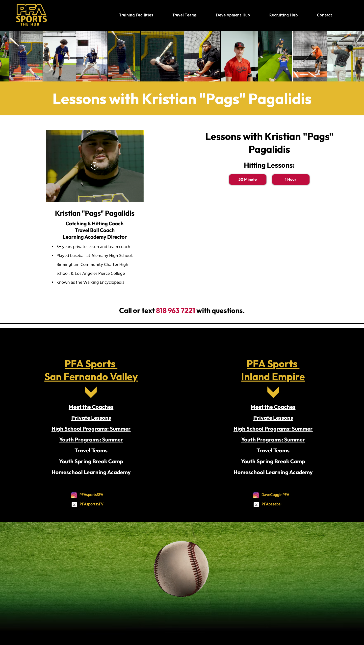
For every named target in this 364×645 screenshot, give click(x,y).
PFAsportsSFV (91, 495)
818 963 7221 (175, 310)
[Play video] (94, 166)
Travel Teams (91, 450)
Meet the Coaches (91, 406)
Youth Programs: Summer (91, 439)
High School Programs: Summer (91, 428)
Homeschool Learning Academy (91, 472)
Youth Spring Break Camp (91, 461)
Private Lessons (91, 417)
